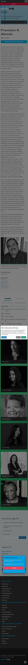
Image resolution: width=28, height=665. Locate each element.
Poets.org (3, 1)
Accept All (23, 337)
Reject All (18, 337)
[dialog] (14, 332)
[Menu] (26, 1)
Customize (4, 337)
